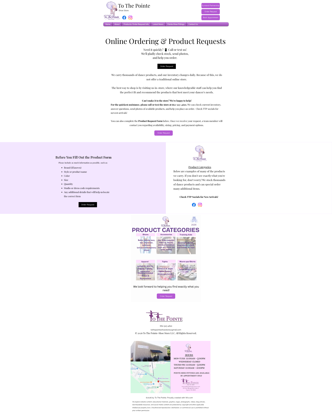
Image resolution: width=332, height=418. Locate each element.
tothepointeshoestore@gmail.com (166, 330)
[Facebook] (124, 17)
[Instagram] (130, 17)
